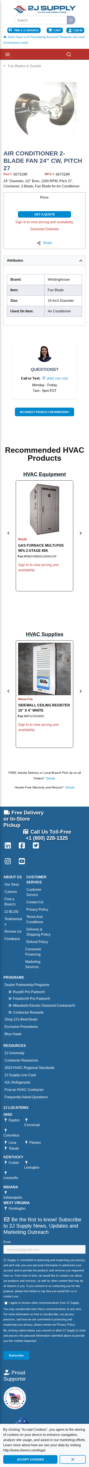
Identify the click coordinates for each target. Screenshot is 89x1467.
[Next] (80, 536)
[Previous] (8, 536)
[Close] (73, 1459)
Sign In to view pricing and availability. (44, 222)
